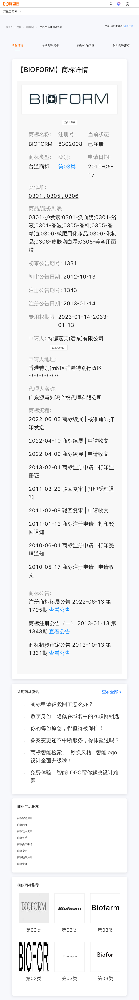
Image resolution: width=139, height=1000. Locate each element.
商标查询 (22, 863)
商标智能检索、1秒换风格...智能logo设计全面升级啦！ (73, 756)
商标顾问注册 (24, 857)
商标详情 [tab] (17, 45)
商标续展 (22, 824)
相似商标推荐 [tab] (121, 45)
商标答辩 (22, 837)
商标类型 (39, 157)
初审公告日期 (44, 276)
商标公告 (39, 593)
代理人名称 (42, 389)
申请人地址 (42, 359)
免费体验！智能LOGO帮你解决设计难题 (74, 776)
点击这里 (128, 26)
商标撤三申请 (24, 844)
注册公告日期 (44, 303)
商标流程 (39, 410)
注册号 (66, 134)
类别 (63, 157)
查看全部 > (112, 691)
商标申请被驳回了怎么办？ (61, 704)
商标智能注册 (24, 818)
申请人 (36, 338)
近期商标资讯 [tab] (50, 45)
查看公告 (59, 610)
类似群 (36, 187)
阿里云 (9, 27)
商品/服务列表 (45, 208)
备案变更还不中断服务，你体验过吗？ (75, 740)
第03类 (67, 166)
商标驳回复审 (24, 831)
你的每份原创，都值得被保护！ (67, 728)
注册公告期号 (44, 290)
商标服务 (30, 27)
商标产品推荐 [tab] (85, 45)
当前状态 (98, 134)
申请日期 (98, 157)
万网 (19, 27)
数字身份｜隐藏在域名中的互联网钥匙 (74, 716)
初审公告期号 (44, 263)
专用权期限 (42, 317)
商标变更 (22, 850)
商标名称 (39, 134)
